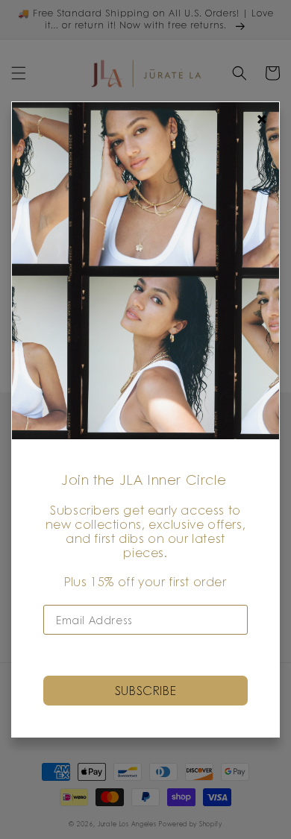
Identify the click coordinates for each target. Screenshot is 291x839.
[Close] (262, 119)
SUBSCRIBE (145, 690)
